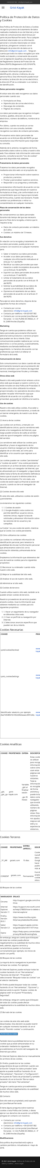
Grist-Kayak (17, 7)
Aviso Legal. (19, 1163)
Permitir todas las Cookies (9, 1034)
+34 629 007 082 (12, 2)
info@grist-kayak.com (25, 2)
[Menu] (3, 7)
